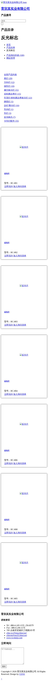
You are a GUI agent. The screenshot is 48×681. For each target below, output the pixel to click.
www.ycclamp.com (14, 638)
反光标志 (9, 117)
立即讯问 (8, 186)
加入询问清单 (19, 186)
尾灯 (8, 78)
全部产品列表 (10, 74)
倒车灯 (9, 86)
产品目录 (10, 47)
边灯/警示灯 (11, 105)
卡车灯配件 (11, 121)
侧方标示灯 (11, 90)
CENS (22, 674)
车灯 (7, 113)
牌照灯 (8, 102)
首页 (8, 45)
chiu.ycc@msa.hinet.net (16, 633)
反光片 (6, 173)
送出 (4, 666)
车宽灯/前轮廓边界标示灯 (18, 98)
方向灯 (9, 82)
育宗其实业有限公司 (15, 8)
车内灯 (8, 109)
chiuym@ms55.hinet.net (16, 635)
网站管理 (10, 58)
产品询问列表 (15, 55)
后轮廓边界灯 (12, 94)
